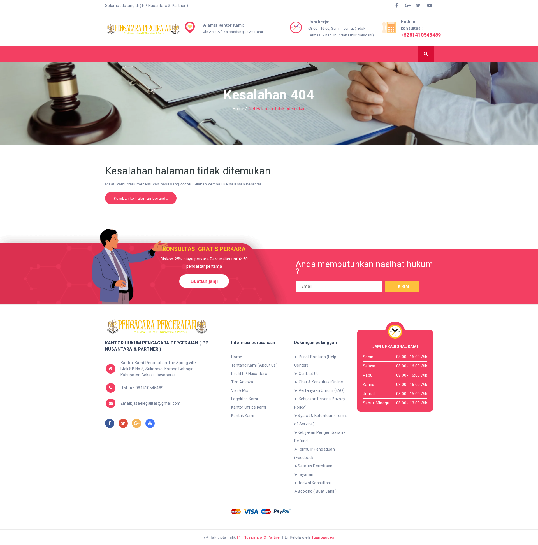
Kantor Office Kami (248, 407)
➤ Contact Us (306, 373)
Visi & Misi (240, 390)
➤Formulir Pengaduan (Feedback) (314, 453)
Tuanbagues (322, 537)
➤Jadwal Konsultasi (312, 483)
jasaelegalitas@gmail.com (150, 403)
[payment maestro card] (266, 511)
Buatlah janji (204, 281)
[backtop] (506, 527)
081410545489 (141, 388)
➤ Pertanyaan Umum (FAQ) (319, 390)
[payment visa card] (251, 511)
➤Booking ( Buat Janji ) (315, 491)
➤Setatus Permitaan (313, 466)
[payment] (236, 511)
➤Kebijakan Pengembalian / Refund (319, 436)
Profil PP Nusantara (249, 373)
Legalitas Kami (244, 399)
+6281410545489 (421, 35)
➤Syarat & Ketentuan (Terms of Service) (321, 419)
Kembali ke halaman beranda (141, 198)
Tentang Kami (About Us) (254, 365)
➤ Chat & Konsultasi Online (318, 382)
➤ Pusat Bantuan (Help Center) (315, 361)
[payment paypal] (282, 511)
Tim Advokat (243, 382)
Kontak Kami (242, 415)
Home (236, 357)
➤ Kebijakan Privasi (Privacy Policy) (319, 403)
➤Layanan (303, 474)
